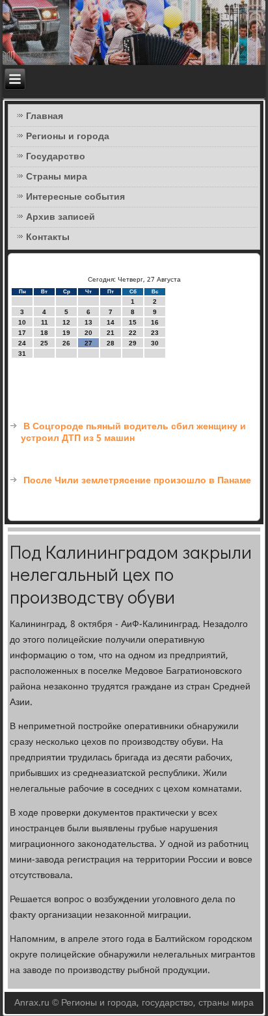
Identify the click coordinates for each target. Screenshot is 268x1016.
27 (88, 343)
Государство (55, 157)
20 (88, 332)
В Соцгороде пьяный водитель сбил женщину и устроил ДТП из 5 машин (133, 432)
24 (22, 343)
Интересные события (75, 197)
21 (110, 332)
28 (110, 343)
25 (44, 343)
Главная (44, 116)
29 (133, 343)
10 (22, 322)
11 (44, 322)
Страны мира (56, 177)
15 (133, 322)
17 (22, 332)
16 (155, 322)
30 (155, 343)
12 (66, 322)
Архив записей (60, 217)
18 (44, 332)
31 (22, 353)
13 (88, 322)
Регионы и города (67, 136)
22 (133, 332)
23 (155, 332)
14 (110, 322)
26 (66, 343)
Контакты (48, 237)
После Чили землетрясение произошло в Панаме (137, 480)
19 (66, 332)
